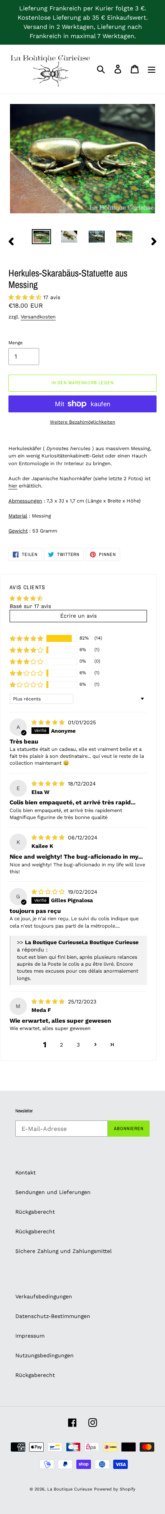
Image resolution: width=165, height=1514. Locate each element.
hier (12, 486)
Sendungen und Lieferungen (53, 1192)
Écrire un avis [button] (78, 616)
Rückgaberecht (35, 1212)
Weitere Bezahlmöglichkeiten (82, 422)
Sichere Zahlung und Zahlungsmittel (63, 1251)
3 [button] (78, 1045)
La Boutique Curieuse (69, 1489)
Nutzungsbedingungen (44, 1355)
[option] (41, 237)
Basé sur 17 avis (30, 606)
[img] (48, 722)
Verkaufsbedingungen (43, 1296)
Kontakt (25, 1172)
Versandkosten (38, 317)
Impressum (30, 1336)
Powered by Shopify (114, 1489)
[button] (25, 297)
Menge (15, 342)
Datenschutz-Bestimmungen (52, 1316)
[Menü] (151, 69)
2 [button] (61, 1045)
